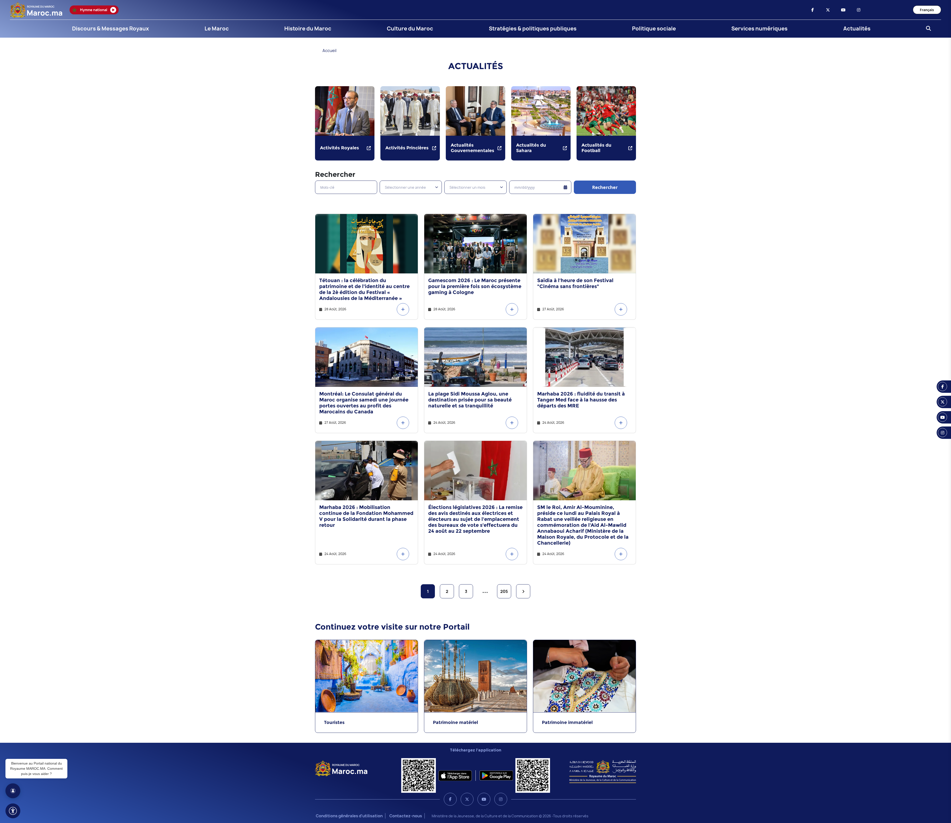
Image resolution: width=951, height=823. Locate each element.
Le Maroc (217, 28)
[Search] (927, 28)
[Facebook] (450, 799)
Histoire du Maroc (307, 28)
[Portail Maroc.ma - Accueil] (341, 767)
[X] (467, 799)
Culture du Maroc (410, 28)
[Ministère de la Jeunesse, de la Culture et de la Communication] (602, 771)
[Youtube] (483, 799)
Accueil (329, 50)
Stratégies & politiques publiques (533, 28)
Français (927, 9)
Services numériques (759, 28)
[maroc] (812, 10)
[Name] (12, 810)
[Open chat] (12, 790)
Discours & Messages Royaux (110, 28)
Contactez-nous (405, 816)
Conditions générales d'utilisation (349, 816)
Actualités (857, 28)
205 (504, 591)
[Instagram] (500, 799)
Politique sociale (654, 28)
